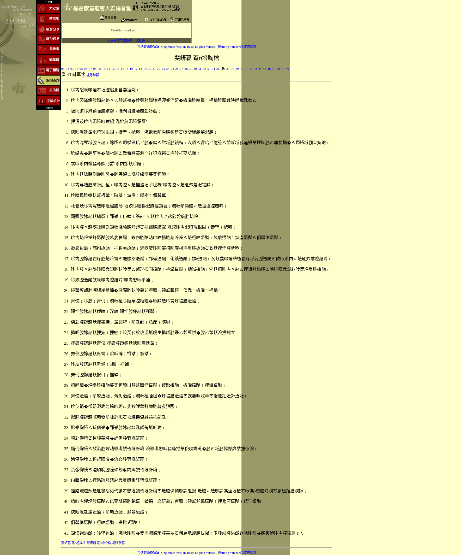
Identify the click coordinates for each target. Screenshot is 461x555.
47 (273, 69)
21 (154, 69)
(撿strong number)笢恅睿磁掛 (236, 46)
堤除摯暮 (92, 75)
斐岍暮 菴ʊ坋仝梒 (99, 543)
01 (63, 69)
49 (283, 69)
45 (264, 69)
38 (232, 69)
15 (126, 69)
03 (72, 69)
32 (204, 69)
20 (149, 69)
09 (99, 69)
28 (186, 69)
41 (246, 69)
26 (177, 69)
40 (241, 69)
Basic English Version (201, 46)
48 (278, 69)
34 (213, 69)
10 (104, 69)
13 (117, 69)
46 (269, 69)
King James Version (173, 46)
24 (168, 69)
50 (287, 69)
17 (136, 69)
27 (181, 69)
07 (90, 69)
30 (195, 69)
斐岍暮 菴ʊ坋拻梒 (73, 543)
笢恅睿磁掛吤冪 (148, 46)
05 (81, 69)
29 (190, 69)
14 (122, 69)
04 (76, 69)
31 (199, 69)
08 (95, 69)
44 (260, 69)
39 (237, 69)
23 (163, 69)
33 (209, 69)
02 (67, 69)
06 (85, 69)
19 (145, 69)
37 (228, 69)
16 (131, 69)
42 (251, 69)
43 (255, 69)
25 (172, 69)
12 (113, 69)
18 (140, 69)
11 (108, 69)
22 (158, 69)
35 (218, 69)
